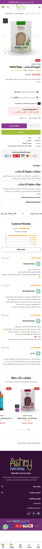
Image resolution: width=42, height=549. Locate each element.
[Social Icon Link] (39, 513)
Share (21, 118)
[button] (38, 2)
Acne (9, 146)
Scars (22, 146)
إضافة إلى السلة (14, 126)
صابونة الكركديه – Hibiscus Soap (27, 418)
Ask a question (33, 118)
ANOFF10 (11, 2)
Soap (29, 146)
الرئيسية (38, 13)
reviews (31, 70)
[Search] (8, 7)
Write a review (21, 249)
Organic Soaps (29, 13)
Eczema (14, 146)
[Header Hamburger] (38, 7)
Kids (18, 146)
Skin (26, 146)
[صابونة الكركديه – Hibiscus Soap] (27, 399)
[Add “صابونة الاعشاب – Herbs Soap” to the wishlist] (5, 20)
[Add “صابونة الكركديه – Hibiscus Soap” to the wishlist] (17, 406)
